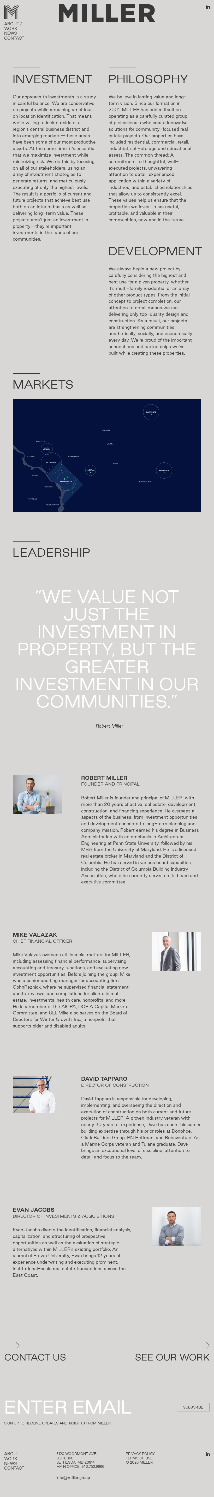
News (10, 33)
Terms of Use (139, 1458)
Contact (14, 38)
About (11, 24)
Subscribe (193, 1407)
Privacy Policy (140, 1454)
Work (10, 28)
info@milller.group (73, 1477)
